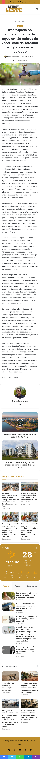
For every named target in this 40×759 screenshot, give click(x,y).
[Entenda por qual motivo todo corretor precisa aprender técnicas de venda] (8, 650)
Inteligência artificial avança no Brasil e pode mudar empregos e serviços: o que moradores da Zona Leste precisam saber (10, 718)
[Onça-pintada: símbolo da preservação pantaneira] (10, 676)
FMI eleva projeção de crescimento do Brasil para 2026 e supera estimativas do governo (29, 497)
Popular (6, 586)
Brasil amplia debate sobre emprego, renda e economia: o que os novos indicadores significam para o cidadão (10, 530)
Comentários (32, 586)
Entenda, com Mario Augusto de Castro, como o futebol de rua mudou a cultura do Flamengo (29, 688)
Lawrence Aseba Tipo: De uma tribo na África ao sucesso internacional (26, 595)
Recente (18, 586)
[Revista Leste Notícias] (14, 9)
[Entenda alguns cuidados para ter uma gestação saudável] (8, 619)
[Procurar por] (37, 9)
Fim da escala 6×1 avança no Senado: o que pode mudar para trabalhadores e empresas (29, 715)
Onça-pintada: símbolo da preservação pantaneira (8, 686)
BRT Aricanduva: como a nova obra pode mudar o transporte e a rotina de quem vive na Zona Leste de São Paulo (10, 499)
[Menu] (3, 9)
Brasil (23, 21)
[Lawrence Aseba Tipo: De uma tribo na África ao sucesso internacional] (8, 596)
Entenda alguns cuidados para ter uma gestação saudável (26, 618)
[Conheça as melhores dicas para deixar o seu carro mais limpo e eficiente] (8, 607)
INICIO (20, 744)
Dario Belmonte (12, 56)
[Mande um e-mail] (18, 56)
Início (18, 21)
